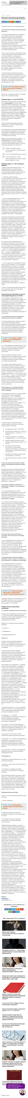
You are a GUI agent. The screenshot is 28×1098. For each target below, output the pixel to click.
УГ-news (4, 2)
